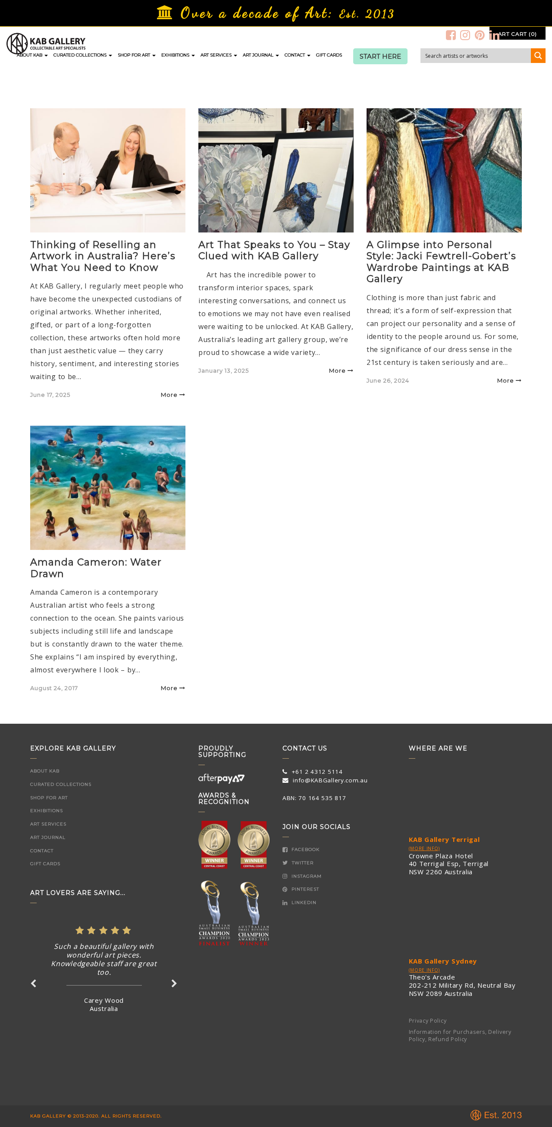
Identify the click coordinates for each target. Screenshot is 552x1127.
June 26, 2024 (388, 380)
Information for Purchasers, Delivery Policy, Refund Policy (460, 1035)
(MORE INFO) (424, 848)
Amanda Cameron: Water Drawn (96, 567)
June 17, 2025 (50, 394)
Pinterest (304, 889)
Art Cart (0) (517, 34)
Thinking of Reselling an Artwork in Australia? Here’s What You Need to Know (103, 256)
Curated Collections (80, 55)
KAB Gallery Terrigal (444, 839)
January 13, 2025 (223, 370)
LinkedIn (303, 902)
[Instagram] (465, 35)
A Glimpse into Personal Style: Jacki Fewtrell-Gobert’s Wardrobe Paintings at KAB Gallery (441, 262)
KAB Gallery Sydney (443, 961)
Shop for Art (134, 55)
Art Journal (259, 55)
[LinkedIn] (494, 35)
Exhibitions (176, 55)
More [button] (169, 394)
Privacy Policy (428, 1020)
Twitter (302, 863)
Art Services (217, 55)
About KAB (30, 55)
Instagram (306, 876)
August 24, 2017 (54, 687)
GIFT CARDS (329, 55)
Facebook (305, 849)
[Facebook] (451, 35)
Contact (295, 55)
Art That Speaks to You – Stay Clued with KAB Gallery (274, 250)
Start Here (380, 56)
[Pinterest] (480, 35)
